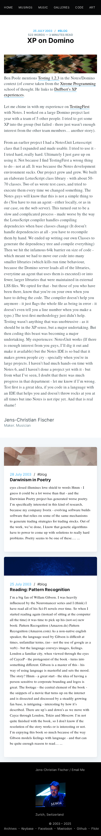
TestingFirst (79, 106)
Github (82, 828)
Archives (10, 828)
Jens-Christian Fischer (52, 770)
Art (92, 7)
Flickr (95, 828)
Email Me (78, 770)
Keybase (27, 828)
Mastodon (64, 828)
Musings (26, 7)
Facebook (45, 828)
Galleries (62, 7)
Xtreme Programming (78, 83)
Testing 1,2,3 (48, 78)
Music (43, 7)
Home (8, 7)
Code (79, 7)
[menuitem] (8, 7)
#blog (62, 31)
